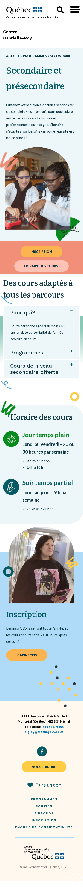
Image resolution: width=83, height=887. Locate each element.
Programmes (35, 56)
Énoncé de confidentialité (44, 827)
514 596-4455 (53, 727)
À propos (44, 813)
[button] (75, 9)
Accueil (13, 56)
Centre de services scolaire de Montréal (32, 17)
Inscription (44, 820)
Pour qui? (22, 312)
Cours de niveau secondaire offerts (34, 369)
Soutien (44, 806)
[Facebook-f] (42, 751)
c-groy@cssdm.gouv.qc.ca (44, 732)
